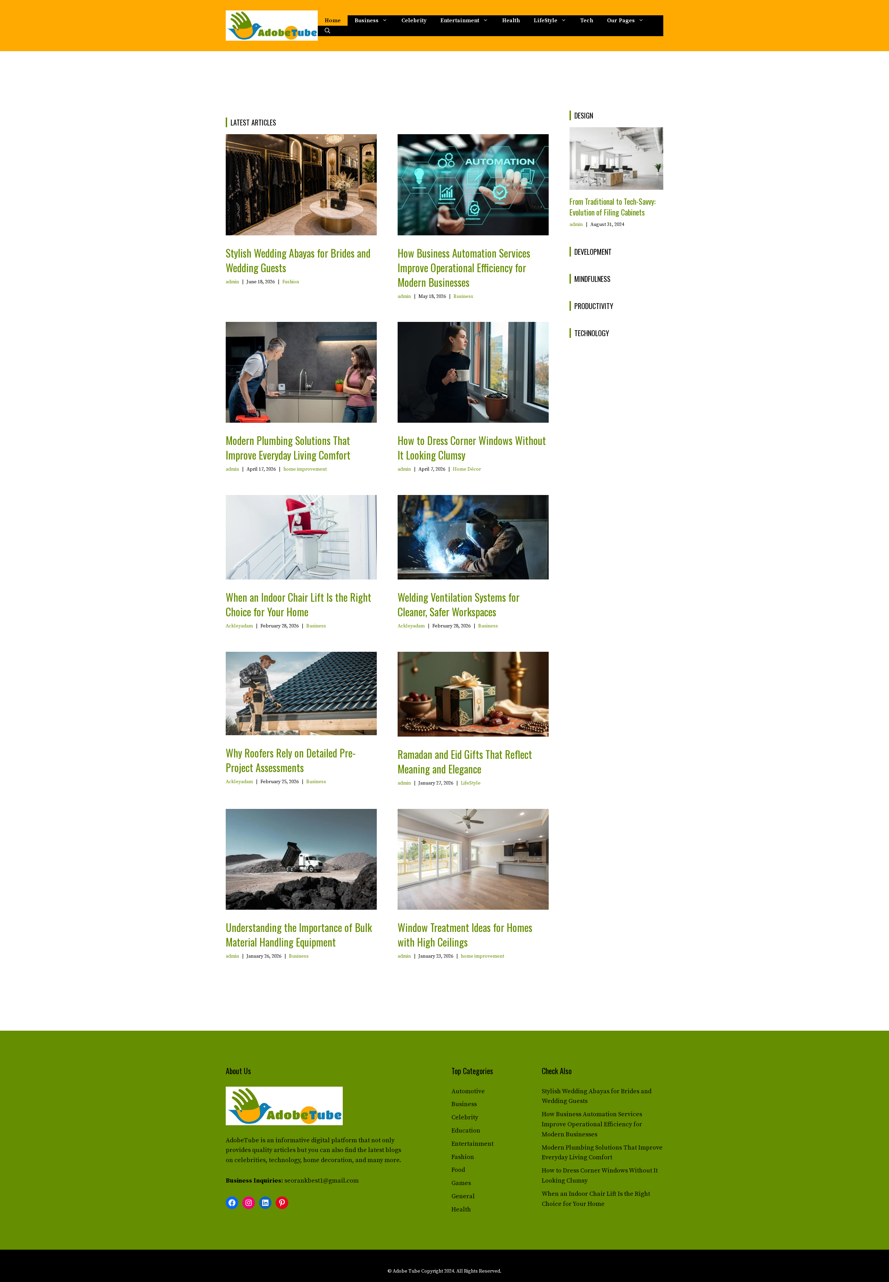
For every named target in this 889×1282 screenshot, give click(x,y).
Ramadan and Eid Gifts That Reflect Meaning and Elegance (465, 761)
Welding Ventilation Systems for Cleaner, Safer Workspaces (459, 604)
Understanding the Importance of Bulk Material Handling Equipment (299, 934)
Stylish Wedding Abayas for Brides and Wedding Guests (298, 260)
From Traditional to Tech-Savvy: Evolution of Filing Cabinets (613, 207)
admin (232, 282)
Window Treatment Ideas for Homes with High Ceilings (465, 934)
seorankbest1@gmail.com (321, 1181)
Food (458, 1170)
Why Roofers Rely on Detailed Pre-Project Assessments (291, 760)
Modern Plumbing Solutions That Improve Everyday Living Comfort (288, 447)
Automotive (468, 1091)
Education (465, 1131)
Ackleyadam (239, 626)
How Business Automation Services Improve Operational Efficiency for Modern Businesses (464, 267)
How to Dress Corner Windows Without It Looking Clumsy (472, 447)
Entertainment (459, 20)
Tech (586, 20)
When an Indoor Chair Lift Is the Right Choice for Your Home (298, 604)
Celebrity (413, 20)
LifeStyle (545, 20)
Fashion (290, 282)
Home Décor (467, 469)
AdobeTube (242, 1140)
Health (511, 20)
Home (333, 20)
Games (461, 1183)
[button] (327, 31)
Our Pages (621, 20)
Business (367, 20)
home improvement (305, 469)
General (463, 1196)
